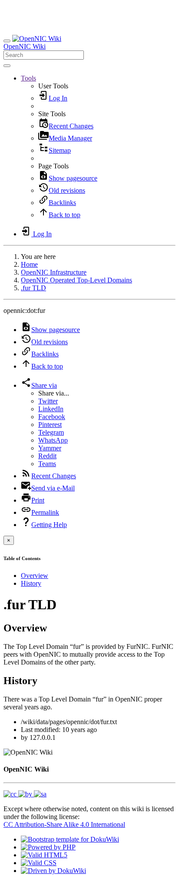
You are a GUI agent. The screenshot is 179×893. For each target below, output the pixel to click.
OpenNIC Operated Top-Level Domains (76, 280)
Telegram (51, 432)
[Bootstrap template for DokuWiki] (70, 839)
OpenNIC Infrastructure (53, 272)
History (31, 583)
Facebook (51, 416)
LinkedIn (50, 409)
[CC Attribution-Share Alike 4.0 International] (24, 794)
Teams (47, 463)
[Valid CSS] (38, 862)
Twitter (48, 401)
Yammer (49, 448)
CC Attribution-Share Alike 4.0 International (64, 824)
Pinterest (50, 424)
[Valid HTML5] (44, 855)
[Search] (6, 65)
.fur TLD (33, 288)
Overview (34, 575)
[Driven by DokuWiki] (53, 870)
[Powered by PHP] (48, 847)
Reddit (47, 456)
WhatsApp (53, 440)
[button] (28, 78)
